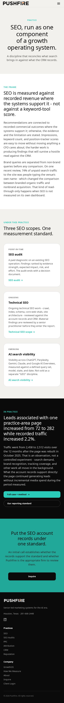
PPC (5, 641)
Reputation (9, 654)
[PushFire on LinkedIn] (5, 619)
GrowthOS (9, 667)
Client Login (9, 683)
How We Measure (12, 671)
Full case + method (18, 494)
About (7, 675)
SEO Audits (9, 637)
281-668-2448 (27, 613)
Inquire (32, 576)
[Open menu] (59, 3)
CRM (6, 650)
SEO (6, 633)
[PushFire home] (15, 3)
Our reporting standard (19, 503)
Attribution (9, 645)
